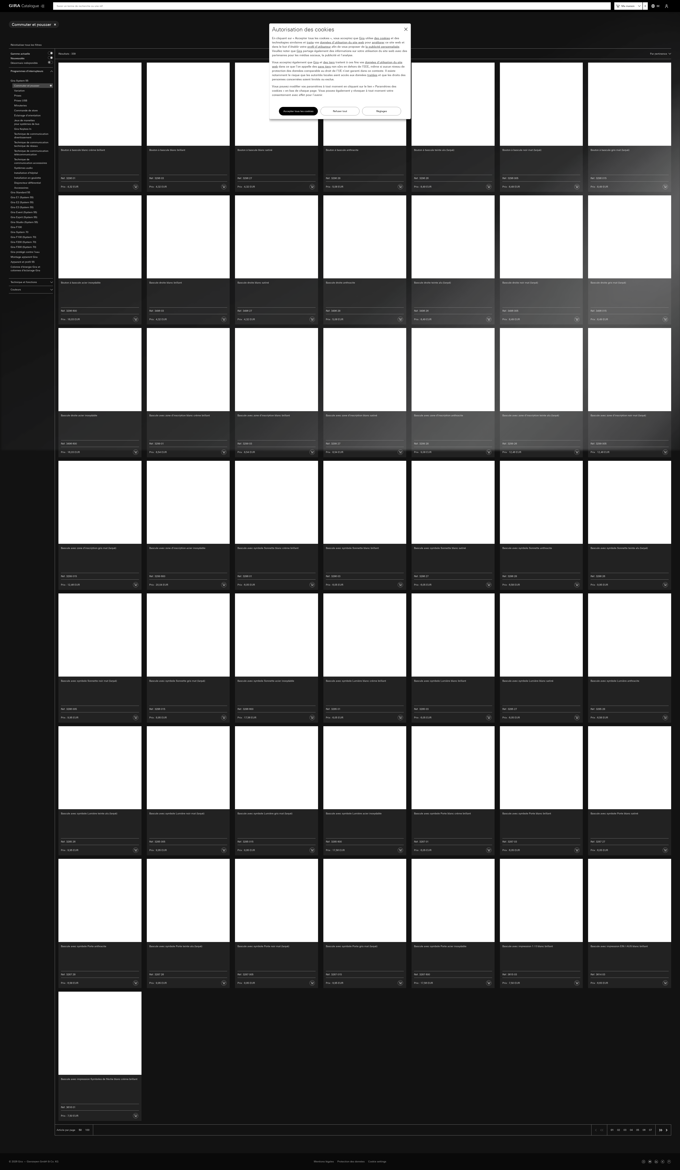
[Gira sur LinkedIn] (656, 1161)
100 (87, 1130)
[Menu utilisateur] (666, 6)
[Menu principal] (41, 6)
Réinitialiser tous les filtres (26, 44)
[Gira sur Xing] (663, 1161)
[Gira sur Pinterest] (669, 1161)
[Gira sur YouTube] (650, 1161)
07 (650, 1130)
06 (644, 1130)
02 (618, 1130)
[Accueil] (24, 6)
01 (612, 1130)
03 (625, 1130)
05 (637, 1130)
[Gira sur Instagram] (643, 1161)
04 (631, 1130)
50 (80, 1130)
